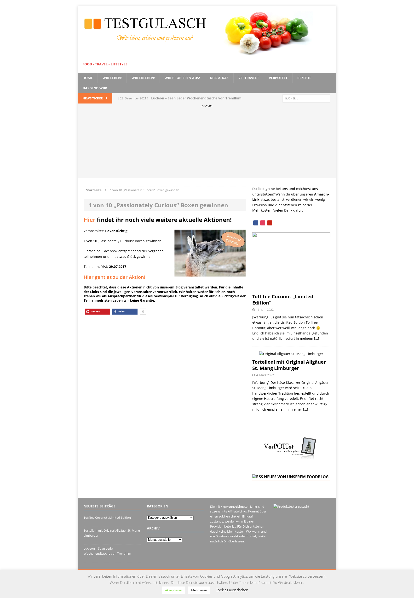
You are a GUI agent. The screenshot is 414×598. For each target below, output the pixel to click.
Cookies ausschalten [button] (232, 589)
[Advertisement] (207, 144)
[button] (97, 312)
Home (87, 77)
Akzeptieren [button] (173, 590)
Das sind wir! (95, 88)
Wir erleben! (143, 77)
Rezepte (304, 77)
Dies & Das (219, 77)
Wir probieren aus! (182, 77)
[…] (316, 338)
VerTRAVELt (248, 77)
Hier (89, 220)
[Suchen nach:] (306, 98)
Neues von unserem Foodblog (296, 476)
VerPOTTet (278, 77)
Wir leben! (112, 77)
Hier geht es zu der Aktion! (114, 277)
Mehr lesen (199, 590)
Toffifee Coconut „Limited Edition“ (282, 299)
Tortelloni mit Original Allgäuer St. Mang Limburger (289, 365)
